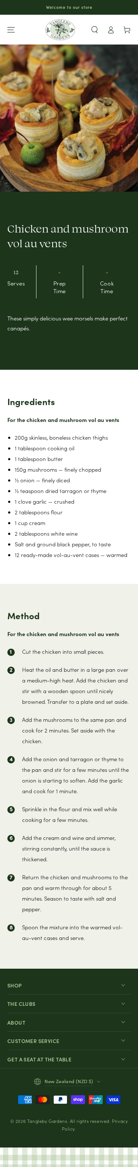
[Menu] (11, 30)
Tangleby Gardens (47, 1121)
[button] (94, 30)
